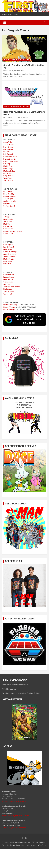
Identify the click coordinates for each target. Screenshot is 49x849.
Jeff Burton (7, 222)
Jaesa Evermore (9, 254)
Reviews (26, 59)
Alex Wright (7, 142)
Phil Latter (7, 264)
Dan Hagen (7, 164)
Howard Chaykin (9, 196)
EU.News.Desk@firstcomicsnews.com (14, 828)
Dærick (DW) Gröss (10, 161)
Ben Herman (8, 149)
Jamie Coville (8, 219)
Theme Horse (15, 845)
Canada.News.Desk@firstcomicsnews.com (15, 816)
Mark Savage (8, 169)
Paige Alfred (8, 176)
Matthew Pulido (9, 171)
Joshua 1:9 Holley (10, 201)
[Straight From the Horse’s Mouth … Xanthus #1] (24, 48)
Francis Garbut (8, 277)
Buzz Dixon (7, 191)
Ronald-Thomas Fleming (12, 231)
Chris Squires (8, 245)
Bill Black (6, 152)
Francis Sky (7, 249)
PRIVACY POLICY (38, 842)
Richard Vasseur (9, 307)
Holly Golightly (8, 194)
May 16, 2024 (8, 71)
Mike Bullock (8, 204)
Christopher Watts (10, 157)
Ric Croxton (7, 289)
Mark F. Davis (8, 166)
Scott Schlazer (8, 291)
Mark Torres (7, 224)
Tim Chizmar (8, 181)
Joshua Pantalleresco (11, 287)
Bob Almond (8, 154)
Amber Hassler (9, 145)
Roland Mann (8, 229)
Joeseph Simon (9, 257)
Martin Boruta (19, 71)
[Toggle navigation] (5, 22)
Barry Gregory (8, 147)
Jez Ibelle (6, 284)
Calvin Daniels (8, 275)
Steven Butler (8, 234)
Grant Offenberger (10, 252)
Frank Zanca (8, 279)
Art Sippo (6, 217)
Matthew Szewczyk (10, 305)
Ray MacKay (8, 226)
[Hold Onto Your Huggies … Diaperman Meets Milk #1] (24, 95)
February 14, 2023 (9, 117)
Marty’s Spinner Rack (12, 59)
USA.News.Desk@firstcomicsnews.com (14, 801)
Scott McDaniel (9, 206)
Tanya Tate (7, 178)
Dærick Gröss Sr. (9, 159)
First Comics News (22, 842)
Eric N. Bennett (8, 247)
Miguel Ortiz (7, 173)
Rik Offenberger (9, 310)
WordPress (42, 845)
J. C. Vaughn (8, 199)
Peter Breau (7, 261)
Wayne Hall (7, 294)
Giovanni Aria (8, 282)
